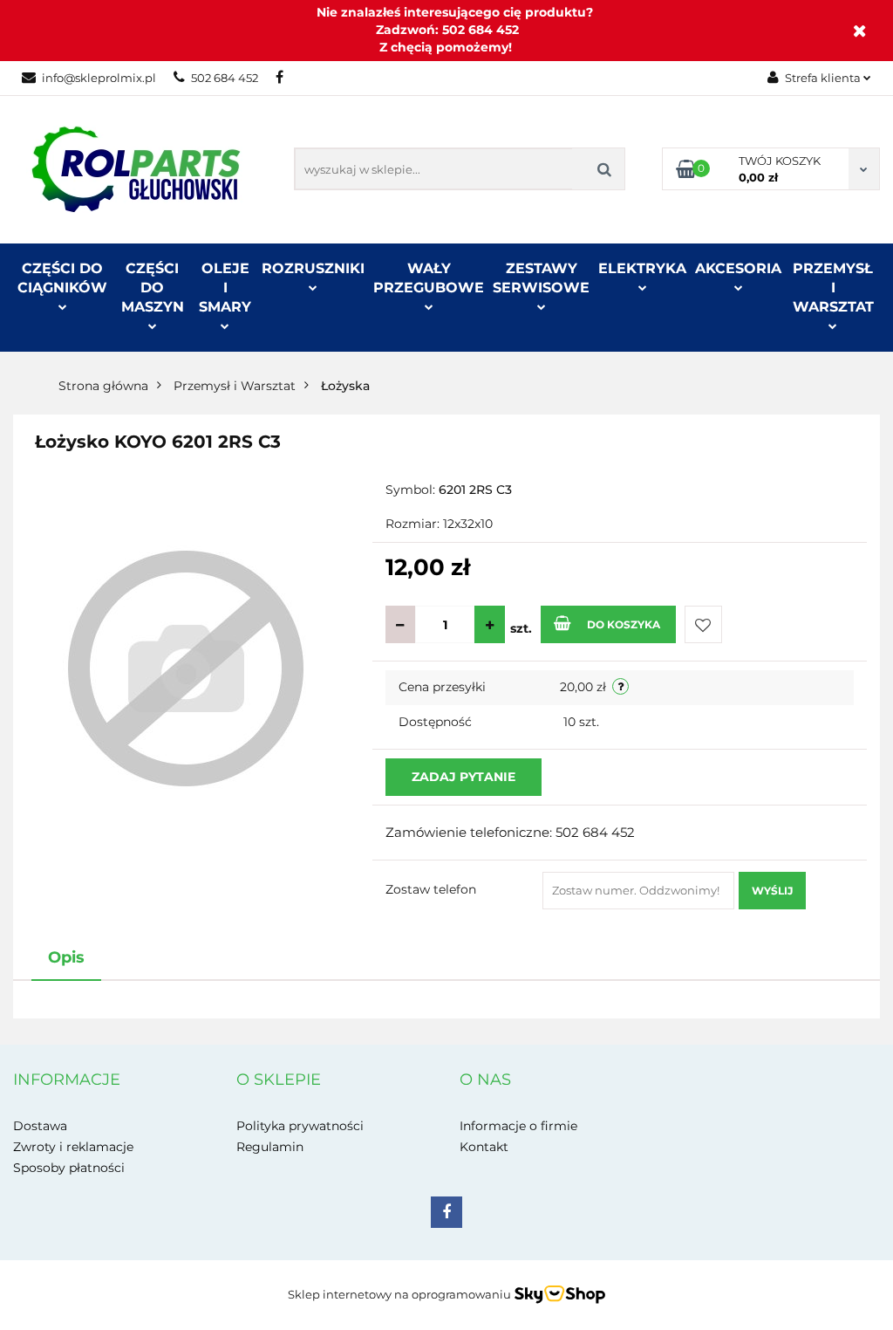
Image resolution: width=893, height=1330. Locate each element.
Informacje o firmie (518, 1126)
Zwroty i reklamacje (73, 1147)
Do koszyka (623, 624)
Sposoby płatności (69, 1168)
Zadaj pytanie (463, 777)
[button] (66, 1080)
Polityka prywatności (300, 1126)
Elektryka (642, 268)
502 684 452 (224, 78)
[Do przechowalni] (703, 624)
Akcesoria (738, 268)
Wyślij (772, 890)
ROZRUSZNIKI (313, 268)
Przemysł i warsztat (833, 287)
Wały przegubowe (428, 278)
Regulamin (269, 1147)
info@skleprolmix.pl (99, 78)
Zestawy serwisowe (541, 278)
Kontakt (484, 1147)
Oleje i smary (225, 287)
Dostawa (40, 1126)
